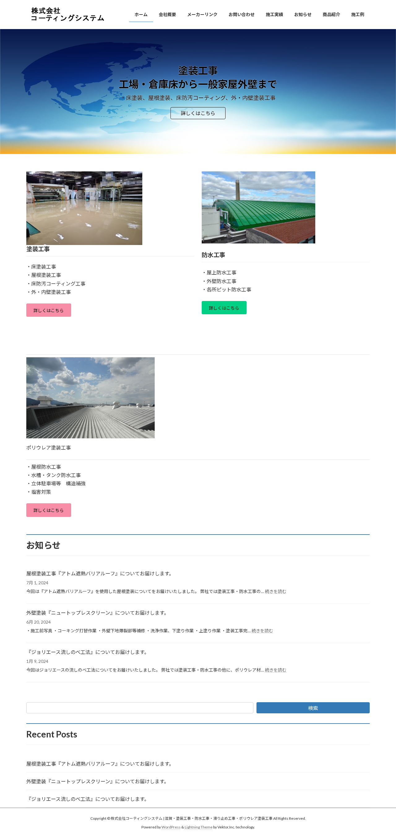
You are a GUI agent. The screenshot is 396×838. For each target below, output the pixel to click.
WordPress (171, 827)
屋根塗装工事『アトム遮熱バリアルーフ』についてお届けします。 (100, 573)
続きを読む (275, 591)
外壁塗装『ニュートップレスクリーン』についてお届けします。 (97, 613)
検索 (313, 708)
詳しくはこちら (198, 113)
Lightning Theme (199, 827)
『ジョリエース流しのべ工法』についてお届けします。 (87, 652)
